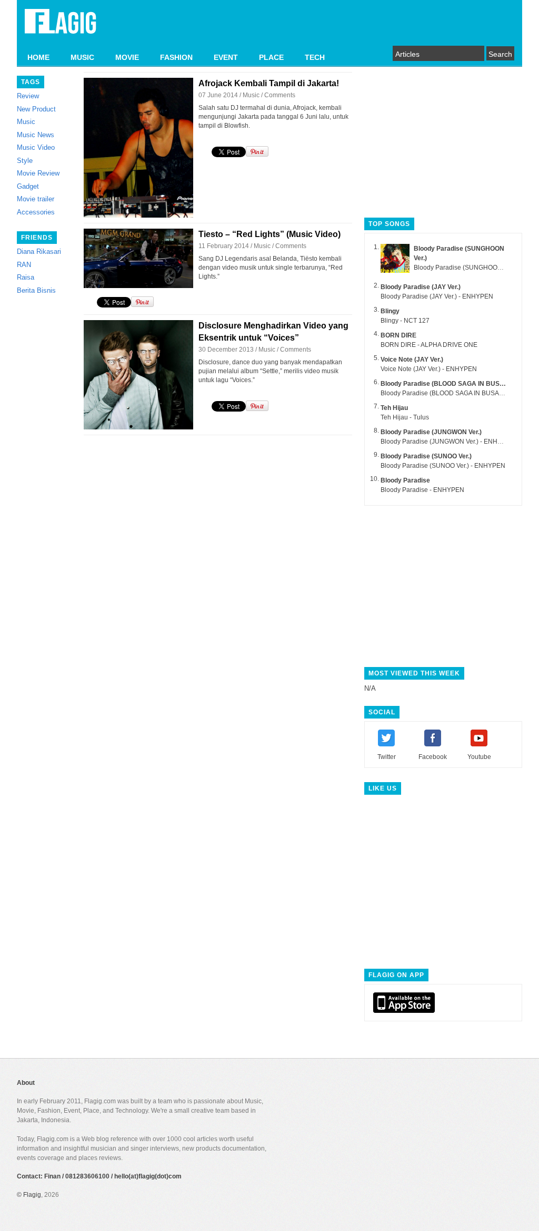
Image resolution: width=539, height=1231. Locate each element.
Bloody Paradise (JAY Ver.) (421, 287)
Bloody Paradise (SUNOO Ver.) (426, 456)
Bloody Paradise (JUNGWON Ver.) (431, 432)
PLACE (271, 57)
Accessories (36, 212)
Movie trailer (35, 199)
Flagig (32, 1194)
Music (26, 122)
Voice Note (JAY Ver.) (412, 359)
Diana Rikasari (39, 251)
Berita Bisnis (36, 290)
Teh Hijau (394, 408)
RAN (24, 265)
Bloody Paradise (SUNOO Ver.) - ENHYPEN (443, 465)
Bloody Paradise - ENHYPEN (422, 490)
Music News (35, 135)
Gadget (28, 186)
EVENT (226, 57)
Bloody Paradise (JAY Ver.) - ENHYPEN (437, 296)
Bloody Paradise (405, 480)
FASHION (176, 57)
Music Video (36, 147)
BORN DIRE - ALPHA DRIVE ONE (429, 344)
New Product (36, 109)
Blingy (390, 311)
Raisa (25, 277)
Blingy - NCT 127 (405, 320)
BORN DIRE (398, 335)
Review (28, 96)
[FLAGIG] (60, 27)
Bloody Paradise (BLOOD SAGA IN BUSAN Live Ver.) (459, 383)
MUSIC (82, 57)
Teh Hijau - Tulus (405, 417)
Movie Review (38, 173)
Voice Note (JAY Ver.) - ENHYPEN (429, 369)
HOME (38, 57)
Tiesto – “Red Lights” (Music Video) (269, 234)
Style (25, 161)
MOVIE (127, 57)
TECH (315, 57)
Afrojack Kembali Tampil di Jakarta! (268, 83)
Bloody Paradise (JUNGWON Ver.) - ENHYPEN (448, 441)
